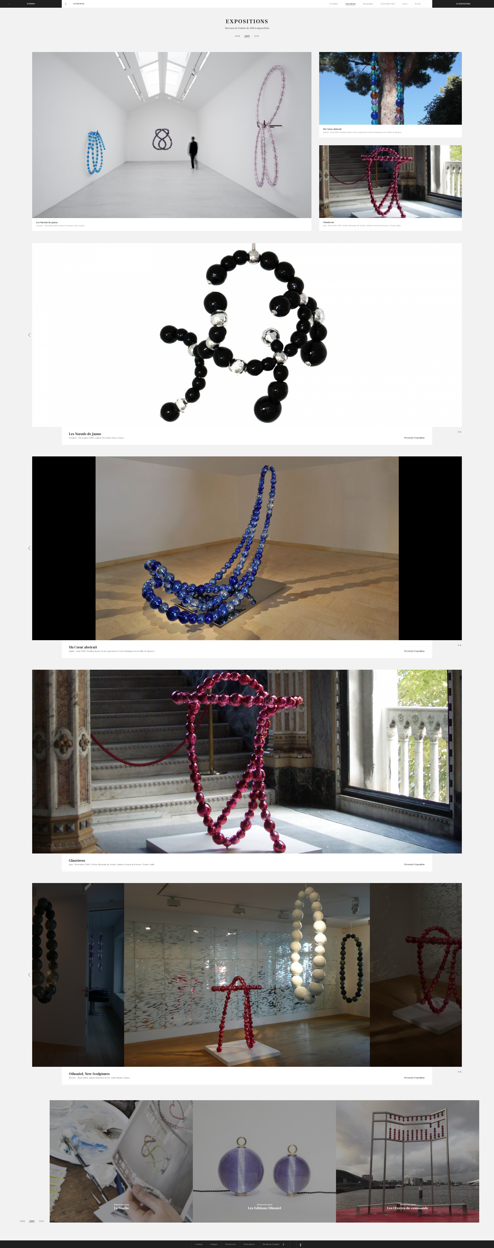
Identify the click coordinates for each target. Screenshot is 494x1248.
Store (405, 4)
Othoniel (79, 4)
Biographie (368, 4)
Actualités (333, 4)
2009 (247, 36)
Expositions (350, 4)
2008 (237, 36)
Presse (418, 4)
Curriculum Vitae (387, 4)
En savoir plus (121, 1216)
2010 (256, 36)
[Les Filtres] (428, 4)
